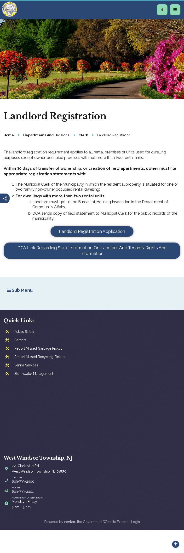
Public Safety (24, 332)
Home (9, 135)
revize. (70, 522)
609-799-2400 (23, 481)
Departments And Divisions (46, 135)
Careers (20, 340)
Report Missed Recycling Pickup (39, 357)
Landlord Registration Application (92, 231)
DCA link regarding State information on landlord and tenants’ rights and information (92, 250)
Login (135, 522)
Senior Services (26, 365)
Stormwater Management (33, 374)
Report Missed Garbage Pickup (38, 348)
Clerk (83, 135)
